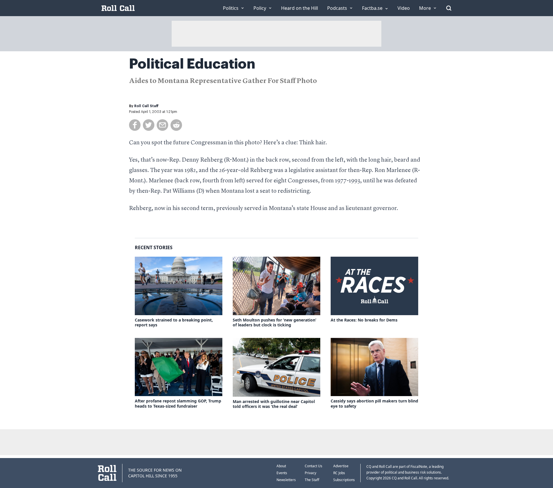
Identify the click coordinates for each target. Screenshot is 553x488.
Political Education (192, 64)
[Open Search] (449, 8)
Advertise (341, 466)
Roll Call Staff (146, 106)
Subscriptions (344, 479)
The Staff (312, 479)
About (281, 466)
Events (281, 472)
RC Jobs (339, 472)
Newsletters (286, 479)
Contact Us (313, 466)
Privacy (310, 472)
